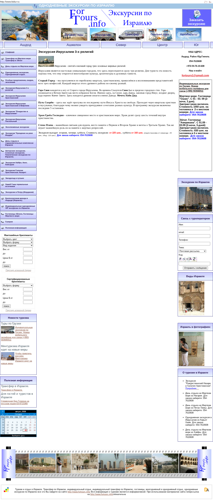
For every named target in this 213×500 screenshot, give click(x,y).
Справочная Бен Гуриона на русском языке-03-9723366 (15, 402)
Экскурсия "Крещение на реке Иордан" (19, 134)
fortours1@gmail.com (195, 75)
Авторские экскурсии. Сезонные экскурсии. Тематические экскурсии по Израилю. (17, 154)
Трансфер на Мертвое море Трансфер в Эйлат (18, 59)
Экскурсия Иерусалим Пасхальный (15, 120)
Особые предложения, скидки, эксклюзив (19, 81)
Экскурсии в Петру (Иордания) (19, 192)
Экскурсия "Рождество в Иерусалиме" (16, 112)
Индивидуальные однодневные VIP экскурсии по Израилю (20, 207)
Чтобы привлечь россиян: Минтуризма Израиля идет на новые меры (16, 358)
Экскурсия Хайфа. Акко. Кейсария (16, 164)
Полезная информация (15, 228)
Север (121, 45)
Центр (162, 45)
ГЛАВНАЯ (9, 52)
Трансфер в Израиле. (12, 390)
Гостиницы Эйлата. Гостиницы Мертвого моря (19, 215)
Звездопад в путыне (14, 178)
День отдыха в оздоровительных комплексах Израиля (19, 143)
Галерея (9, 222)
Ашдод (25, 45)
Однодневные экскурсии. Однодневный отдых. (17, 73)
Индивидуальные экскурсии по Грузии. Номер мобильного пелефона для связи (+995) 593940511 (17, 333)
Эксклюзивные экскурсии (17, 127)
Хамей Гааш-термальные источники (16, 185)
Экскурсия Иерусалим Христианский (15, 97)
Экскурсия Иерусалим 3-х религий (17, 89)
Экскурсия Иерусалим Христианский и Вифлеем (17, 105)
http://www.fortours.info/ (79, 492)
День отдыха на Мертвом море (19, 66)
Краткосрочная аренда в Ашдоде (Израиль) (16, 199)
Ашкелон (74, 45)
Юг (196, 45)
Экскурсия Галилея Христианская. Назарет (15, 171)
